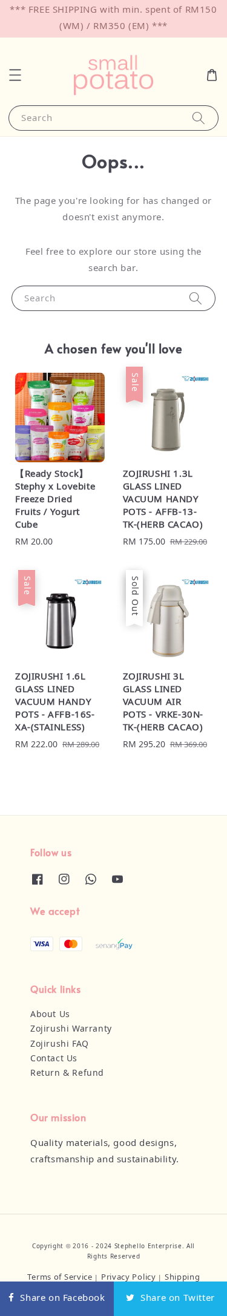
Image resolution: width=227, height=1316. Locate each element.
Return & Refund (67, 1073)
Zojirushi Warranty (71, 1029)
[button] (15, 75)
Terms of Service (60, 1277)
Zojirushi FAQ (59, 1044)
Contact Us (53, 1058)
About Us (50, 1014)
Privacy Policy (128, 1277)
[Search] (198, 117)
